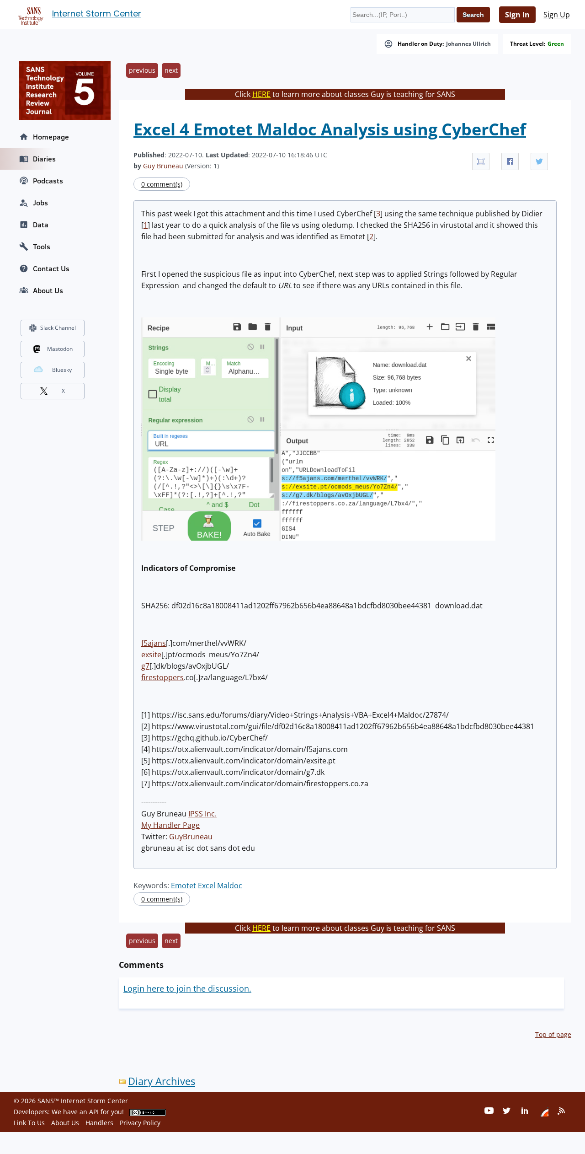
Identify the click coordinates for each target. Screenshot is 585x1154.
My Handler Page (170, 825)
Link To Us (29, 1122)
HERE (261, 94)
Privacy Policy (140, 1122)
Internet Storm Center (96, 13)
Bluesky (62, 370)
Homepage (51, 137)
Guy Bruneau (163, 165)
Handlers (99, 1122)
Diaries (44, 159)
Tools (41, 247)
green (556, 44)
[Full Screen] (480, 161)
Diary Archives (161, 1081)
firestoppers (162, 677)
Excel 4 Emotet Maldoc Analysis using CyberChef (329, 129)
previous (142, 70)
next (171, 70)
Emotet (183, 885)
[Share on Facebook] (510, 161)
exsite (151, 654)
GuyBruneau (191, 837)
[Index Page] (29, 14)
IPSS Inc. (202, 814)
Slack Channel (58, 328)
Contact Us (51, 268)
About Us (48, 290)
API (94, 1111)
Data (40, 225)
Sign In (517, 15)
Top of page (553, 1034)
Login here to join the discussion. (187, 988)
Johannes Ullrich (468, 44)
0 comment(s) (161, 184)
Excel (206, 885)
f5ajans (153, 643)
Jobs (40, 203)
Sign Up (556, 15)
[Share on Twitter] (539, 161)
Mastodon (60, 349)
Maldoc (229, 885)
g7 (145, 666)
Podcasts (48, 181)
